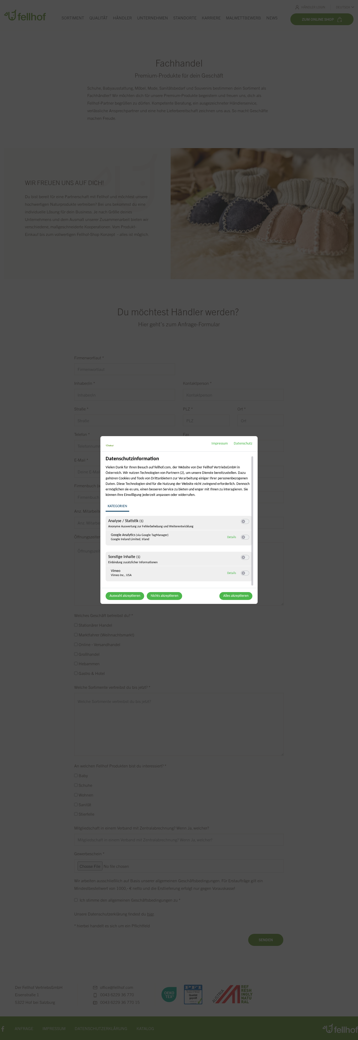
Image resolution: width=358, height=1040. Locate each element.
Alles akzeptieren (235, 596)
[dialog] (179, 520)
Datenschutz (243, 444)
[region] (180, 521)
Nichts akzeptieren (164, 596)
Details (231, 537)
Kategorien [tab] (117, 506)
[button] (243, 521)
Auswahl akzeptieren (125, 596)
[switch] (245, 521)
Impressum (219, 444)
